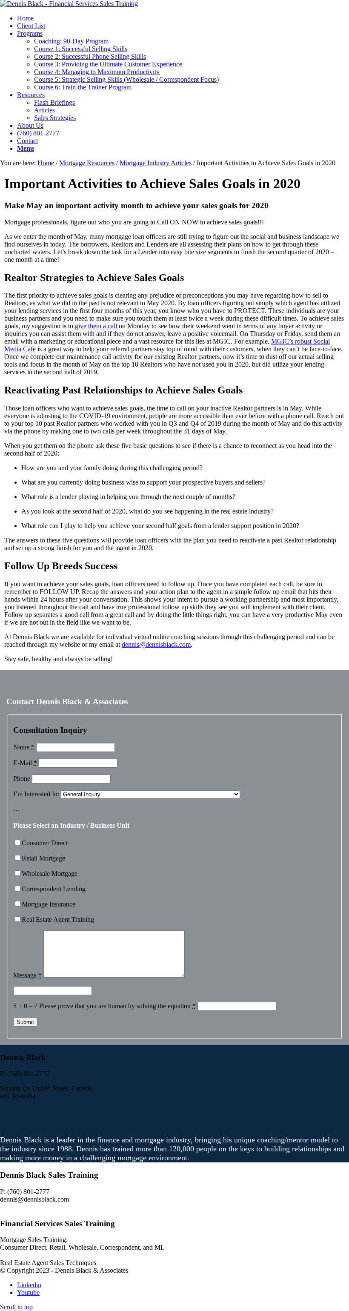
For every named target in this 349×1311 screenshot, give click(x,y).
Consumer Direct (45, 842)
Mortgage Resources (86, 162)
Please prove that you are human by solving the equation (117, 1006)
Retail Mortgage (43, 858)
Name (23, 747)
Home (45, 162)
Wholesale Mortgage (49, 873)
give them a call (96, 326)
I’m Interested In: (36, 794)
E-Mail (25, 762)
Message (27, 975)
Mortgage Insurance (48, 904)
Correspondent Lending (54, 888)
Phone (21, 778)
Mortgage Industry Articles (156, 162)
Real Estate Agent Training (58, 919)
